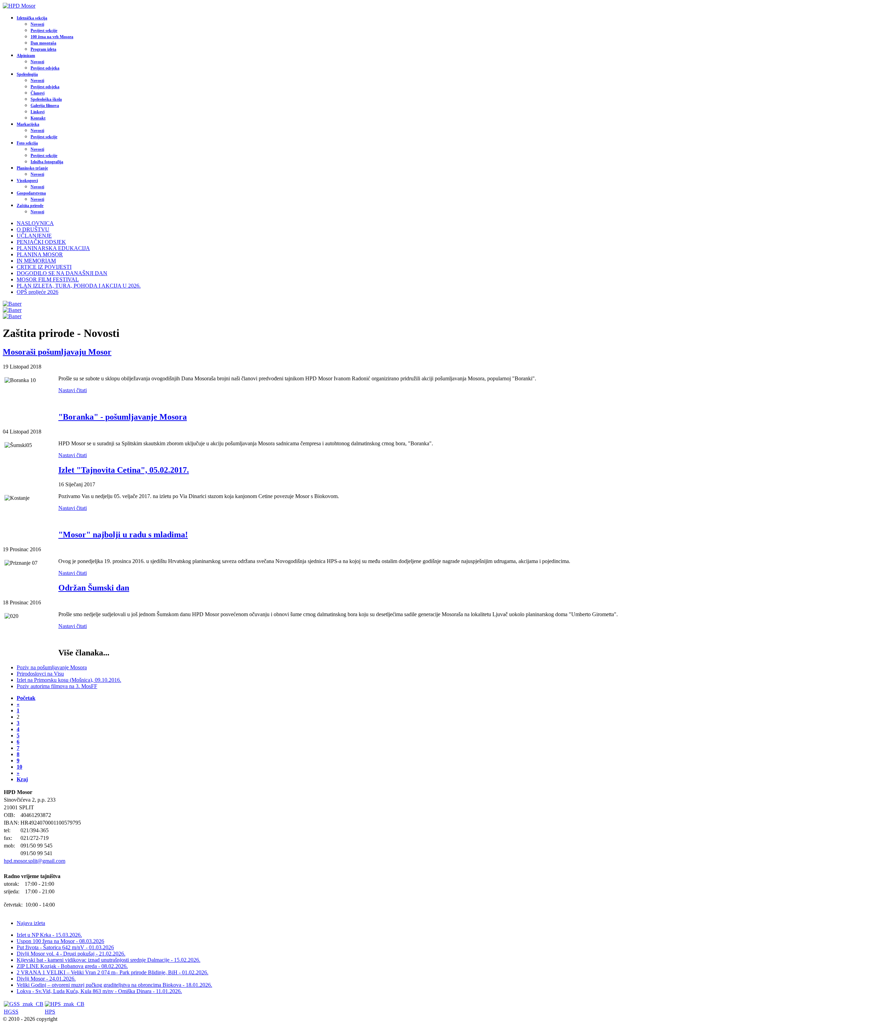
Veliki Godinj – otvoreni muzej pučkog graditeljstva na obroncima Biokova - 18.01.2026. (114, 985)
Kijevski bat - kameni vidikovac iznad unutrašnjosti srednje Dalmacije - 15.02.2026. (108, 960)
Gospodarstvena (31, 193)
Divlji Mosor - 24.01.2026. (46, 979)
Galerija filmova (45, 105)
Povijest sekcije (44, 30)
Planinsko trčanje (32, 168)
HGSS (11, 1012)
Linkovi (37, 111)
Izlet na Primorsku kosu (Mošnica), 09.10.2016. (69, 680)
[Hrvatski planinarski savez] (64, 1004)
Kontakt (38, 118)
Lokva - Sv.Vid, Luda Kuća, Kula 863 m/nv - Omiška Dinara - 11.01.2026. (99, 991)
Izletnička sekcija (32, 18)
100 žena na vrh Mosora (52, 36)
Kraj (22, 779)
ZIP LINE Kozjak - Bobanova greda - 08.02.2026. (72, 966)
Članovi (37, 93)
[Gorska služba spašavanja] (23, 1004)
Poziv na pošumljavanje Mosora (52, 667)
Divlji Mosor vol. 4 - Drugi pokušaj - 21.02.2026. (71, 954)
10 (19, 767)
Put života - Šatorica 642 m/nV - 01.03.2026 (65, 947)
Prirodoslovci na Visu (40, 674)
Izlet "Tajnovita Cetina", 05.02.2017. (123, 469)
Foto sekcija (27, 143)
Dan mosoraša (43, 43)
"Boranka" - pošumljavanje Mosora (122, 416)
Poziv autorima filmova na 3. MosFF (57, 686)
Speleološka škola (46, 99)
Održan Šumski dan (93, 587)
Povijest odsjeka (45, 68)
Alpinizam (26, 55)
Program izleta (43, 49)
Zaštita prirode (30, 205)
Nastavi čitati (72, 390)
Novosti (37, 24)
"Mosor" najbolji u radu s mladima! (123, 534)
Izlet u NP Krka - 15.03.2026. (49, 935)
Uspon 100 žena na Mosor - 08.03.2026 (60, 941)
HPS (50, 1012)
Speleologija (27, 74)
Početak (26, 698)
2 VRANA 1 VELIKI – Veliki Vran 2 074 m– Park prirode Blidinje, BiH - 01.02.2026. (112, 972)
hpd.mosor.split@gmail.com (34, 861)
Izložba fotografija (47, 161)
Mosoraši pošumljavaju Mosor (57, 351)
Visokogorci (27, 180)
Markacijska (28, 124)
